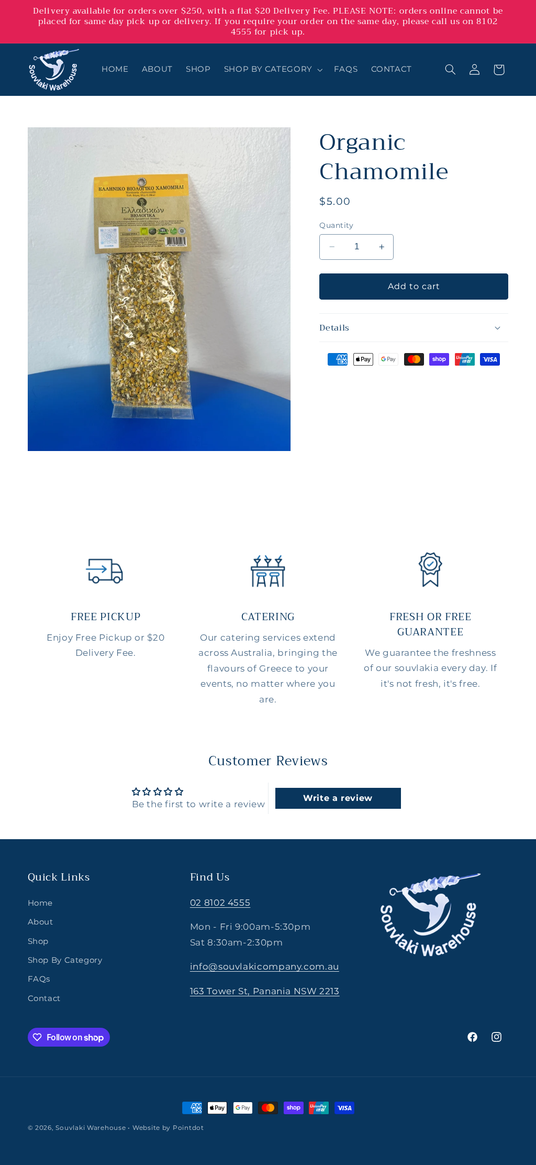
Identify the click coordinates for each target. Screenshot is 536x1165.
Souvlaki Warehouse (90, 1127)
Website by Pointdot (168, 1127)
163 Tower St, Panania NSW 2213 (265, 991)
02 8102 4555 (220, 902)
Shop (38, 941)
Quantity (336, 225)
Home (40, 903)
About (40, 922)
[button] (272, 69)
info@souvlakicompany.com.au (264, 966)
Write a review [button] (338, 798)
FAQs (39, 979)
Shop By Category (65, 960)
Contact (44, 998)
